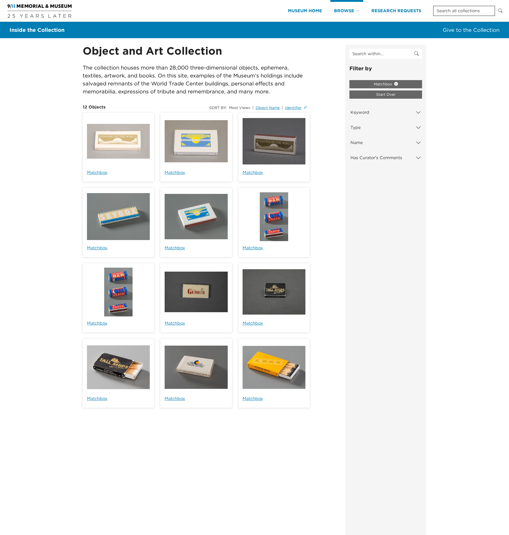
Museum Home (305, 10)
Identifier (293, 108)
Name (356, 142)
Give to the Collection (471, 30)
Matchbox (97, 172)
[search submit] (416, 54)
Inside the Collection (37, 30)
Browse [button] (344, 10)
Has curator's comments (376, 157)
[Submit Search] (500, 11)
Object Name (268, 108)
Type (355, 127)
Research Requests (396, 10)
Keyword (359, 112)
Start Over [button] (386, 94)
